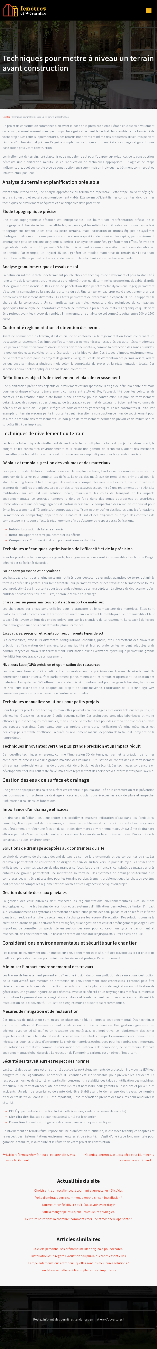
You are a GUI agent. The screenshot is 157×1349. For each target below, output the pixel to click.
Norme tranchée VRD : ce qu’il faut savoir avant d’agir (78, 1205)
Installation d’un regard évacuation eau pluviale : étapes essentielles (78, 1256)
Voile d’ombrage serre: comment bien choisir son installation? (78, 1197)
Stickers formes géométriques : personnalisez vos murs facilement (40, 1157)
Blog (8, 117)
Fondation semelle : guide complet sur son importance (78, 1270)
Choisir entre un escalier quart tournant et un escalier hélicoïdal (78, 1190)
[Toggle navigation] (149, 10)
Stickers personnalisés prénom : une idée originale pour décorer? (78, 1249)
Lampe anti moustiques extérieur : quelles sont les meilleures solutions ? (78, 1263)
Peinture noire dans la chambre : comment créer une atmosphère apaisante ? (78, 1219)
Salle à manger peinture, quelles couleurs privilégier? (79, 1212)
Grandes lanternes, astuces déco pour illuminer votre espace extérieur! (118, 1157)
